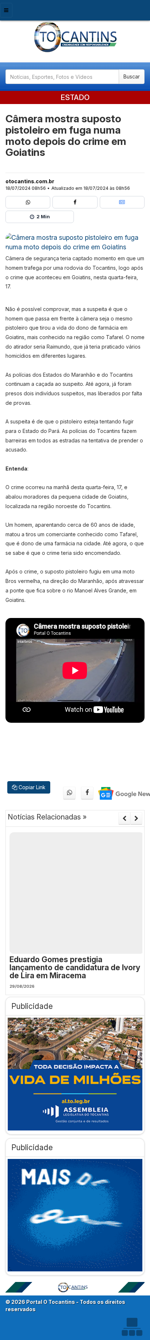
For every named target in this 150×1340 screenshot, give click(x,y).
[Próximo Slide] (136, 818)
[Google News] (122, 202)
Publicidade (32, 1006)
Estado (75, 97)
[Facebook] (74, 202)
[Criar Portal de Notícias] (132, 1326)
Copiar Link (31, 787)
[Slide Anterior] (124, 818)
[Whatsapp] (27, 202)
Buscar (131, 76)
